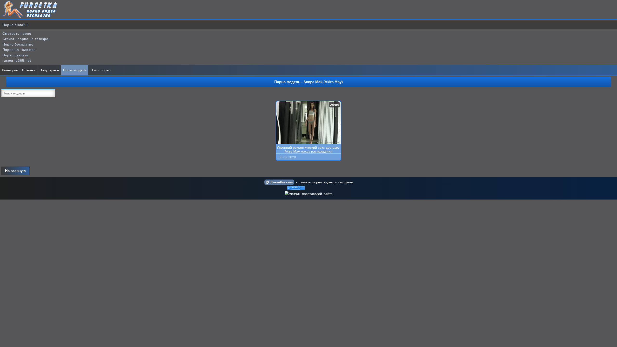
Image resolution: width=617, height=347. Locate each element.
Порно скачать (15, 55)
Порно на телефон (19, 50)
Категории (10, 70)
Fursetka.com (281, 182)
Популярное (49, 70)
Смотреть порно (16, 33)
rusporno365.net (16, 60)
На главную (15, 171)
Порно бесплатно (18, 44)
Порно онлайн (15, 25)
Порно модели (74, 70)
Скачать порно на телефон (26, 39)
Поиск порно (100, 70)
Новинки (28, 70)
